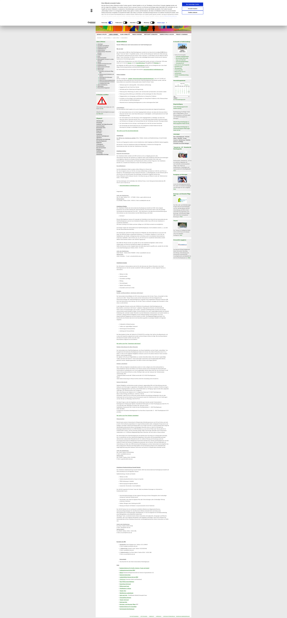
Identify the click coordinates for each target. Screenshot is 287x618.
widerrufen (173, 18)
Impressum (158, 616)
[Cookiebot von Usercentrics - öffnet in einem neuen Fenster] (91, 23)
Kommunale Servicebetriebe (103, 139)
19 (180, 91)
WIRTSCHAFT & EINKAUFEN (150, 34)
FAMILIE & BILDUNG (137, 34)
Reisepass (98, 149)
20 (182, 91)
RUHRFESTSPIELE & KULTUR (167, 34)
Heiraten (187, 136)
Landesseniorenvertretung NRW (127, 570)
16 (188, 90)
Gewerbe (175, 140)
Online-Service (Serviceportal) (182, 65)
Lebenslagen (100, 44)
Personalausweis (100, 146)
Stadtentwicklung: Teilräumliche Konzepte (104, 52)
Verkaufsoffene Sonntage (102, 154)
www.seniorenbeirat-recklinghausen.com (153, 69)
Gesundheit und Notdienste (103, 45)
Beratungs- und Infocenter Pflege (128, 604)
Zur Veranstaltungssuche (179, 99)
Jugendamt (99, 137)
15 (186, 90)
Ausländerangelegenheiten (182, 56)
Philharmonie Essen (124, 586)
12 (180, 90)
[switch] (125, 22)
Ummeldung (99, 152)
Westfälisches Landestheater (126, 593)
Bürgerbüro (99, 131)
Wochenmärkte (101, 68)
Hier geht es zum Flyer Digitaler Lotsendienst (127, 415)
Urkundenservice (180, 63)
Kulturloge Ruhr (123, 602)
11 (178, 90)
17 (175, 91)
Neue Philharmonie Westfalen (127, 581)
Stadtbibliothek (100, 151)
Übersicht (151, 616)
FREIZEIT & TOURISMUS (182, 34)
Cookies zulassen (192, 12)
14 (184, 90)
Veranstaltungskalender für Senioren (107, 81)
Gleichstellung (100, 86)
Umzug (184, 138)
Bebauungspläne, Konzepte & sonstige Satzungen (106, 60)
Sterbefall (180, 138)
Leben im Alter (116, 37)
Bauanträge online (100, 127)
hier (102, 108)
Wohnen (99, 62)
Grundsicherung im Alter (104, 83)
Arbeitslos (188, 140)
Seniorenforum (140, 65)
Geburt (175, 138)
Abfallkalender (100, 121)
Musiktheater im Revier (125, 588)
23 (188, 91)
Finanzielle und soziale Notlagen (181, 143)
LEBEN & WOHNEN (113, 34)
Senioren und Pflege (178, 141)
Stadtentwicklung (101, 50)
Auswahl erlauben (192, 8)
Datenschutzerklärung (170, 16)
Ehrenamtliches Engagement (104, 87)
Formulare (98, 132)
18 (178, 91)
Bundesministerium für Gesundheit (128, 606)
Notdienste (99, 142)
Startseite (99, 37)
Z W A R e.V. (122, 579)
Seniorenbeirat (124, 37)
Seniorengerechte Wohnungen (105, 77)
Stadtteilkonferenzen (102, 48)
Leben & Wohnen (107, 37)
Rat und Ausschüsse (101, 147)
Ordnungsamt (99, 144)
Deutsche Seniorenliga (125, 575)
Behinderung (182, 140)
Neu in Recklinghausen (178, 136)
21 (184, 91)
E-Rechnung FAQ (179, 70)
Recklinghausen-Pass (102, 65)
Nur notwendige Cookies (192, 4)
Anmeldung (99, 122)
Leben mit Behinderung (102, 84)
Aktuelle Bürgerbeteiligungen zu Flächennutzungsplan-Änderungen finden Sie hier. (181, 128)
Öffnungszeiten (178, 68)
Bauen (99, 56)
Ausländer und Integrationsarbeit (104, 63)
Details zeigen (161, 22)
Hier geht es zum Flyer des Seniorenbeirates (127, 130)
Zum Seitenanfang (134, 616)
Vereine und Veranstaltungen (104, 66)
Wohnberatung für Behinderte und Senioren (106, 75)
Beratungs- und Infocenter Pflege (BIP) (106, 72)
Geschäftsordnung (140, 63)
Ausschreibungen (100, 126)
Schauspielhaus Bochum (125, 597)
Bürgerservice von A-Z (180, 71)
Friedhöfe (99, 54)
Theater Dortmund (124, 600)
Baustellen (98, 129)
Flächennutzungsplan (102, 57)
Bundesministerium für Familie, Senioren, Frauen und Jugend (134, 568)
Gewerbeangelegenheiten (182, 61)
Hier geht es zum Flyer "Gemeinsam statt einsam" (129, 343)
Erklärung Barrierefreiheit (183, 616)
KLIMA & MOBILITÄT (125, 34)
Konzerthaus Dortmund (125, 584)
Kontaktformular (179, 66)
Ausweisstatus (178, 73)
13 (182, 90)
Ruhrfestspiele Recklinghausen (127, 609)
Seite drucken (144, 616)
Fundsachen (99, 134)
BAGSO (121, 572)
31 (175, 94)
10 (175, 90)
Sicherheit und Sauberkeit (103, 47)
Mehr (174, 170)
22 (186, 91)
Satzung (129, 63)
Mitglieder (156, 63)
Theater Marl (123, 590)
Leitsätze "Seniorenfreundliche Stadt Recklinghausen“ (141, 78)
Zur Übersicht (99, 113)
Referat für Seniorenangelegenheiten (107, 80)
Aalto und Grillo (123, 595)
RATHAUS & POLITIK (102, 34)
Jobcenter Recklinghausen (102, 136)
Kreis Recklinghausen (101, 141)
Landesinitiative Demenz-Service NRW (129, 577)
